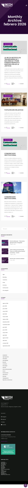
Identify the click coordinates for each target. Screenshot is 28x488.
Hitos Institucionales (7, 369)
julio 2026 (5, 306)
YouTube (4, 424)
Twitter (3, 422)
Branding (5, 277)
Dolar (4, 282)
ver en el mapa (4, 441)
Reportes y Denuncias (7, 379)
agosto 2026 (5, 303)
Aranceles (5, 358)
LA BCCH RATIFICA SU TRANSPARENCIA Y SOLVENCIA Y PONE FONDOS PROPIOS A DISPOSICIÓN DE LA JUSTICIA (12, 62)
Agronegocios (6, 356)
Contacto (5, 364)
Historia (4, 367)
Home (4, 371)
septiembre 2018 (6, 345)
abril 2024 (5, 340)
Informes (5, 285)
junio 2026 (5, 308)
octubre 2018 (5, 343)
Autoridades (5, 360)
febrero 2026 (5, 319)
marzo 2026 (5, 316)
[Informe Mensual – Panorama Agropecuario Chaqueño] (5, 242)
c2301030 (8, 84)
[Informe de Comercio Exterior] (5, 260)
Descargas (5, 365)
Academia (5, 355)
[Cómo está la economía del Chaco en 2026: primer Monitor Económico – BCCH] (5, 251)
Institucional (5, 287)
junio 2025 (5, 329)
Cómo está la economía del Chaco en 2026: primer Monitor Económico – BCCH (17, 251)
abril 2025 (5, 335)
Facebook (4, 419)
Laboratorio (5, 374)
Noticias (4, 376)
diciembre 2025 (6, 322)
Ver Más (22, 83)
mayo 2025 (5, 332)
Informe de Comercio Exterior (17, 258)
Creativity (5, 279)
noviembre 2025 (6, 324)
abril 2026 (5, 314)
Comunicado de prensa (13, 110)
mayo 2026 (5, 311)
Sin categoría (8, 44)
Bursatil (4, 362)
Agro (4, 274)
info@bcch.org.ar (4, 438)
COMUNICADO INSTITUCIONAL (10, 154)
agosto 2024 (5, 337)
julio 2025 (5, 327)
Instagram (4, 416)
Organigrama (5, 378)
